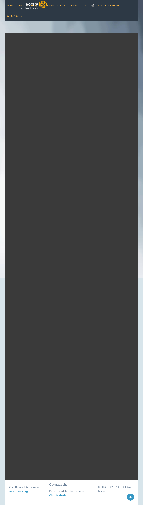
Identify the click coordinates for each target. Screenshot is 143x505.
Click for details (58, 495)
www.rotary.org (18, 491)
